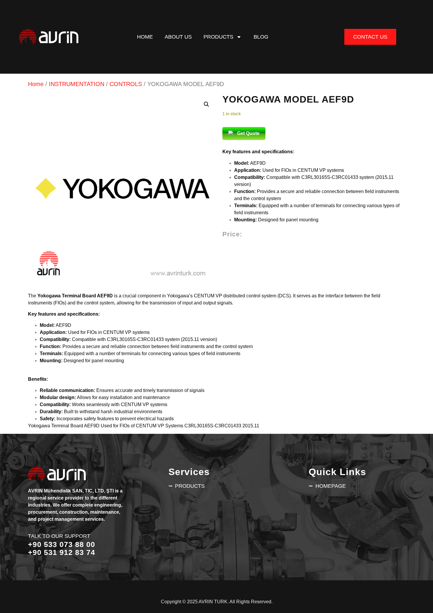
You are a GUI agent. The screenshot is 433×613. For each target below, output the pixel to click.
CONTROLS (126, 84)
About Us (178, 37)
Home (145, 37)
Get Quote (248, 133)
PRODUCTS (218, 37)
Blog (261, 37)
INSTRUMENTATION (76, 84)
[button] (206, 104)
